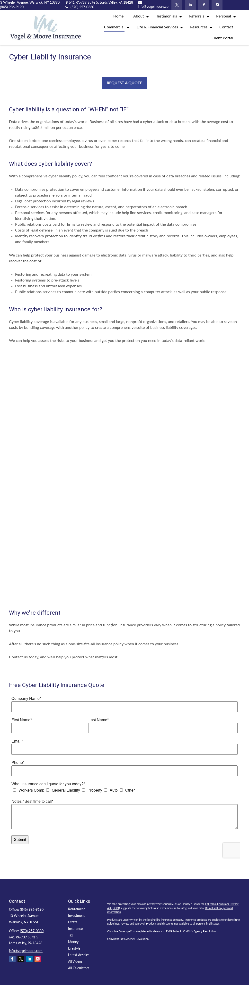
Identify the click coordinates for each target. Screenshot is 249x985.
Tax (70, 935)
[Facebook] (203, 5)
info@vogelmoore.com (26, 951)
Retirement (76, 909)
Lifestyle (74, 948)
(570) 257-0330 (32, 931)
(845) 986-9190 (32, 909)
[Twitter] (176, 5)
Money (73, 942)
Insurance (75, 929)
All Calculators (78, 968)
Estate (72, 922)
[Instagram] (217, 5)
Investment (76, 916)
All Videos (75, 961)
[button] (118, 16)
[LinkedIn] (190, 5)
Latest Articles (78, 955)
